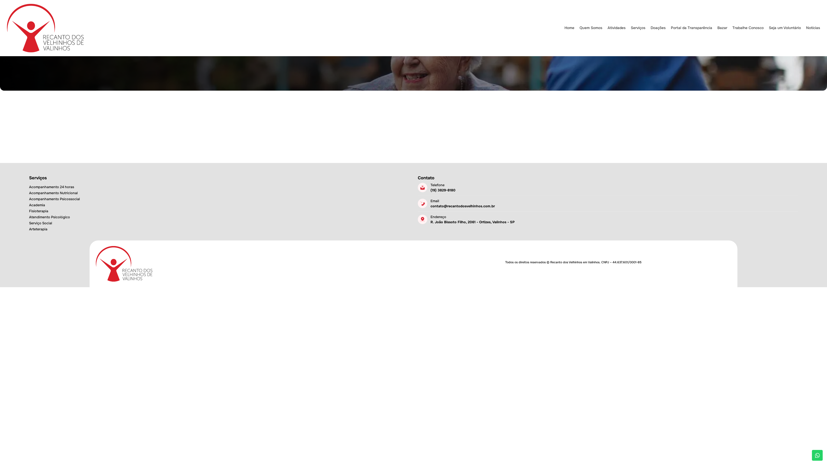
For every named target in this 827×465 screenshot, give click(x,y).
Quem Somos (591, 28)
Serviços (638, 28)
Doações (658, 28)
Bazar (722, 28)
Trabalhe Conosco (748, 28)
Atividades (617, 28)
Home (569, 28)
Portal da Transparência (691, 28)
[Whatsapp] (817, 455)
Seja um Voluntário (785, 28)
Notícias (813, 28)
